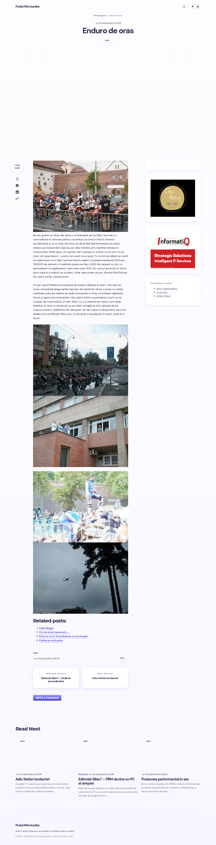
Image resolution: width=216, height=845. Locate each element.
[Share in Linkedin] (17, 192)
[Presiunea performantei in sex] (171, 753)
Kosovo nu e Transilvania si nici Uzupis (63, 636)
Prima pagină (100, 15)
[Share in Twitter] (17, 179)
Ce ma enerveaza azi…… (54, 632)
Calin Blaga (46, 628)
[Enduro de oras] (80, 360)
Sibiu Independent (166, 288)
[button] (184, 6)
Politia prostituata (51, 640)
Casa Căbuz (163, 296)
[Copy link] (17, 198)
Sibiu (107, 40)
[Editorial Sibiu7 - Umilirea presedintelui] (56, 678)
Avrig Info (161, 292)
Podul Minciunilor (27, 6)
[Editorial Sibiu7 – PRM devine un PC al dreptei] (108, 753)
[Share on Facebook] (17, 185)
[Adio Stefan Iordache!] (105, 678)
